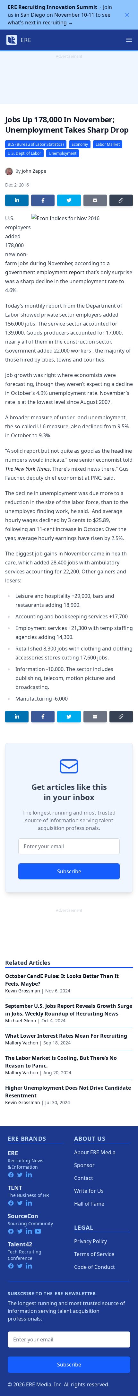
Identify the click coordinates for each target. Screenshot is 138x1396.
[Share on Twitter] (69, 200)
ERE (13, 1153)
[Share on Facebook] (43, 200)
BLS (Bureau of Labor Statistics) (36, 144)
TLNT (15, 1187)
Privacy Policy (90, 1241)
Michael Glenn (20, 1020)
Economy (80, 144)
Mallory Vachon (21, 1043)
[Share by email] (95, 200)
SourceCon (23, 1216)
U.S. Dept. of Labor (24, 153)
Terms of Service (94, 1254)
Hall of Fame (89, 1203)
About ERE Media (95, 1152)
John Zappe (34, 171)
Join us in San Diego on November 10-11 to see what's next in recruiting (60, 15)
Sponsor (84, 1165)
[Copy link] (121, 200)
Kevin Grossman (22, 991)
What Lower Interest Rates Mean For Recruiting (66, 1035)
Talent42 (20, 1244)
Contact (83, 1178)
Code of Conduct (94, 1266)
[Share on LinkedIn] (17, 200)
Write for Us (89, 1190)
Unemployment (62, 153)
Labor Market (108, 144)
